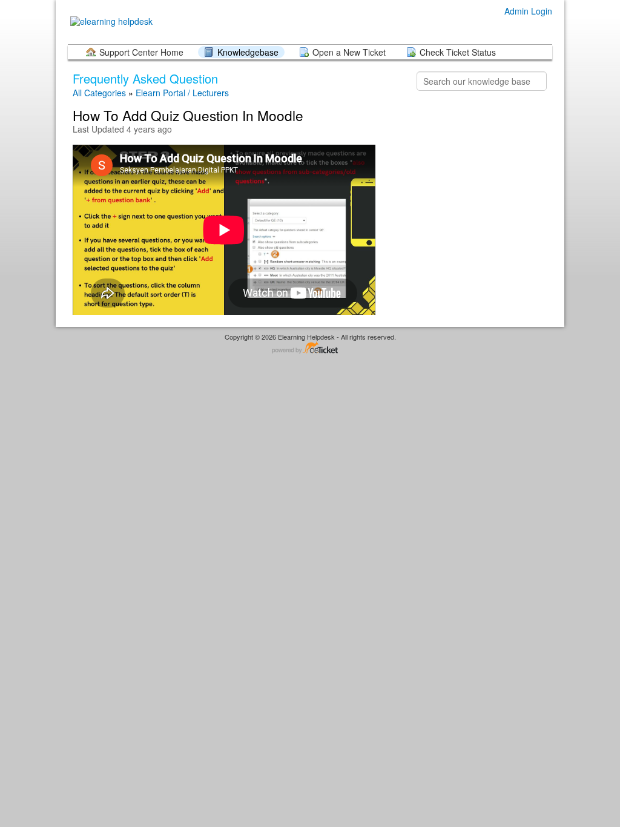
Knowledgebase (248, 52)
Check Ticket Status (458, 52)
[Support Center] (110, 21)
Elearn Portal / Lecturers (182, 93)
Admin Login (528, 11)
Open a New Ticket (349, 52)
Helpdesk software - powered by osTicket (310, 348)
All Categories (99, 93)
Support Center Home (141, 52)
